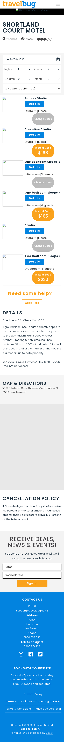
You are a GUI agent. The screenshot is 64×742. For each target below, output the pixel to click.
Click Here (32, 303)
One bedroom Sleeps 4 (43, 192)
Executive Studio (38, 129)
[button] (43, 119)
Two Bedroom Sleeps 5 (43, 256)
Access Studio (36, 98)
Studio (30, 225)
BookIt (49, 733)
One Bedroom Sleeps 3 (42, 161)
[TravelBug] (19, 4)
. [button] (44, 104)
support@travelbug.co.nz (32, 610)
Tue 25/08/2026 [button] (14, 59)
